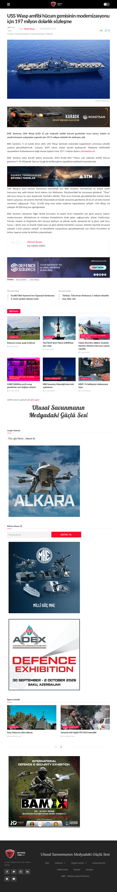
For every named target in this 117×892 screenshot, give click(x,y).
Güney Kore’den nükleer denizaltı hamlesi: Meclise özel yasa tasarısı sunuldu (94, 345)
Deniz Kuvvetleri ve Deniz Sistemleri (30, 33)
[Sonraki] (61, 747)
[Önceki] (56, 747)
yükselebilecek (87, 151)
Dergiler (89, 869)
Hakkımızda (62, 869)
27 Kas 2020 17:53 (48, 28)
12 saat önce (14, 391)
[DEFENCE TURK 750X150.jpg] (58, 176)
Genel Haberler (52, 378)
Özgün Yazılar (77, 863)
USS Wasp (34, 279)
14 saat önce (49, 391)
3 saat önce (13, 346)
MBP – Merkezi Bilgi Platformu (75, 876)
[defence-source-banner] (58, 267)
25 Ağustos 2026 (68, 736)
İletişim (76, 869)
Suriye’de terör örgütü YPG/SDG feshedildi (78, 732)
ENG (47, 863)
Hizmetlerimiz (98, 863)
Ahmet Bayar (29, 28)
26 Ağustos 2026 (15, 736)
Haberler (49, 33)
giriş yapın (35, 399)
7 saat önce (49, 349)
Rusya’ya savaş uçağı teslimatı (21, 342)
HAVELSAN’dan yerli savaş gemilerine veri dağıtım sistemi (21, 386)
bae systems (21, 279)
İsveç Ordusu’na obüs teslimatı (20, 732)
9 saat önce (85, 352)
